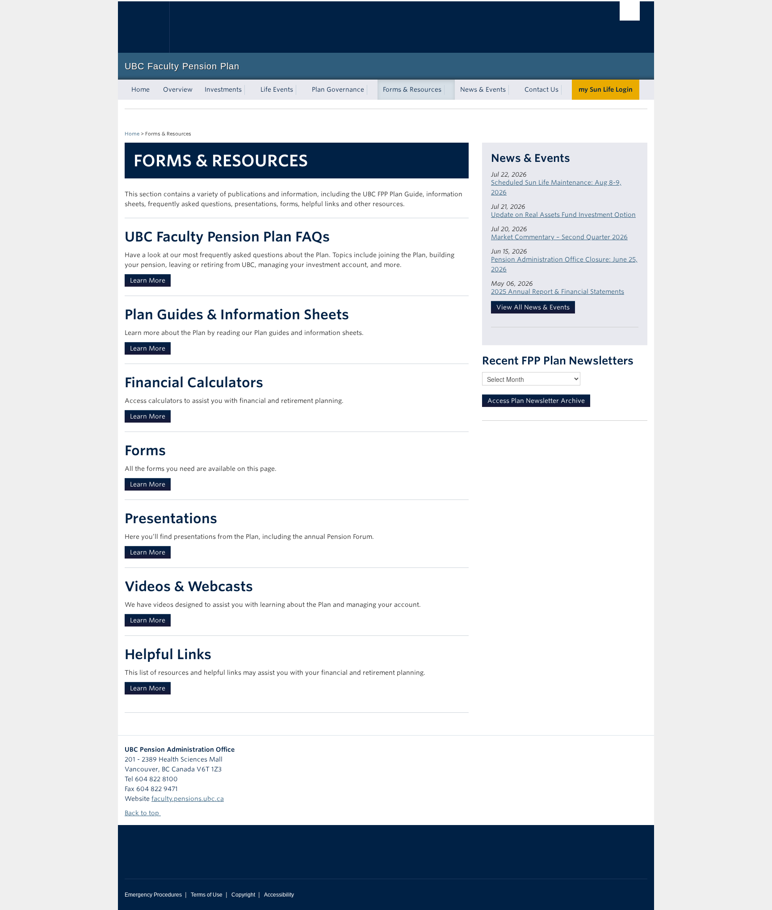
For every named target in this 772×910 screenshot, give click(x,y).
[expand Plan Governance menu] (372, 90)
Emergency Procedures (153, 895)
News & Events (483, 89)
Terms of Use (206, 895)
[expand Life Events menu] (301, 90)
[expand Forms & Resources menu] (449, 90)
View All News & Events (533, 307)
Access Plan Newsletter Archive (536, 400)
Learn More (147, 280)
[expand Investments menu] (249, 90)
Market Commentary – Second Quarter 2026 (559, 237)
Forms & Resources (412, 89)
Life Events (276, 89)
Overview (178, 89)
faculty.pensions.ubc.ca (187, 798)
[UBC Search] (630, 11)
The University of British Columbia (143, 27)
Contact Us (541, 89)
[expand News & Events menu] (513, 90)
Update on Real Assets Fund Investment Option (563, 214)
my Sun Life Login (606, 89)
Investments (223, 89)
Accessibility (279, 895)
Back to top (143, 813)
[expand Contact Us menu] (566, 90)
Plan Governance (338, 89)
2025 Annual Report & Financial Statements (557, 291)
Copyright (243, 895)
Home (140, 89)
